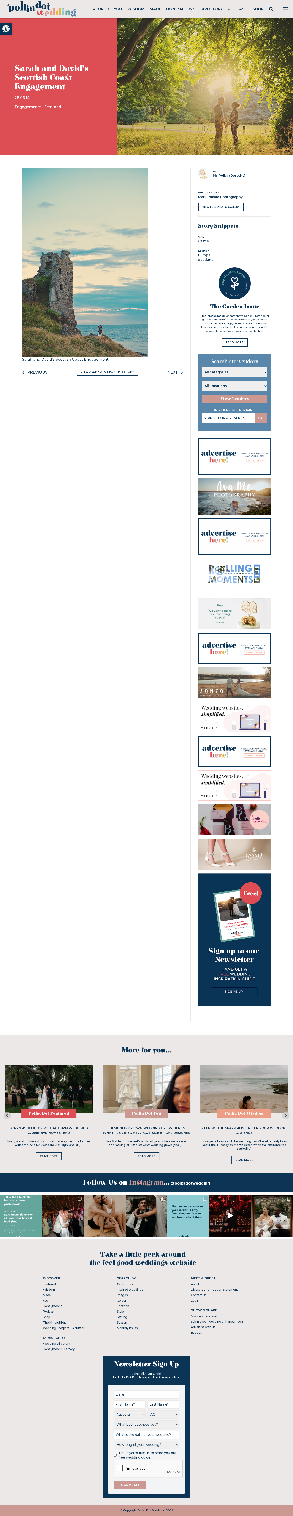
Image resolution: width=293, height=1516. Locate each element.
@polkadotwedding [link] (190, 1183)
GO (261, 418)
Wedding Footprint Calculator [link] (63, 1328)
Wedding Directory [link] (56, 1343)
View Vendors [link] (234, 398)
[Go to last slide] (7, 1115)
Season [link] (122, 1322)
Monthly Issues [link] (127, 1328)
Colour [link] (121, 1300)
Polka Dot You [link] (146, 1113)
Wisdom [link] (136, 9)
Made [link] (155, 9)
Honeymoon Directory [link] (59, 1349)
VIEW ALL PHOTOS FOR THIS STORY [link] (107, 371)
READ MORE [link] (235, 342)
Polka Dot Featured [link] (49, 1113)
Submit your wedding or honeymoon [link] (217, 1321)
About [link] (195, 1284)
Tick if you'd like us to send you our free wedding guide (147, 1455)
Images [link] (122, 1295)
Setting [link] (122, 1317)
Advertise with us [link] (203, 1327)
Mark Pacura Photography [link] (220, 197)
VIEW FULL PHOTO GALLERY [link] (221, 206)
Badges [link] (196, 1332)
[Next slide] (285, 1115)
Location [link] (123, 1306)
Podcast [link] (237, 9)
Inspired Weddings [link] (130, 1289)
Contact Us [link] (198, 1295)
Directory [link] (211, 9)
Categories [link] (125, 1284)
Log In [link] (195, 1300)
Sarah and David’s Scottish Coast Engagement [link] (65, 359)
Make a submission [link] (204, 1316)
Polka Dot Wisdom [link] (244, 1113)
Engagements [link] (28, 107)
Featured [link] (98, 9)
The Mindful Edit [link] (54, 1322)
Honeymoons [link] (180, 9)
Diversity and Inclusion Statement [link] (214, 1289)
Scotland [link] (206, 260)
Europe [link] (204, 255)
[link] (6, 29)
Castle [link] (203, 241)
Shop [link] (258, 9)
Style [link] (120, 1311)
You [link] (118, 9)
